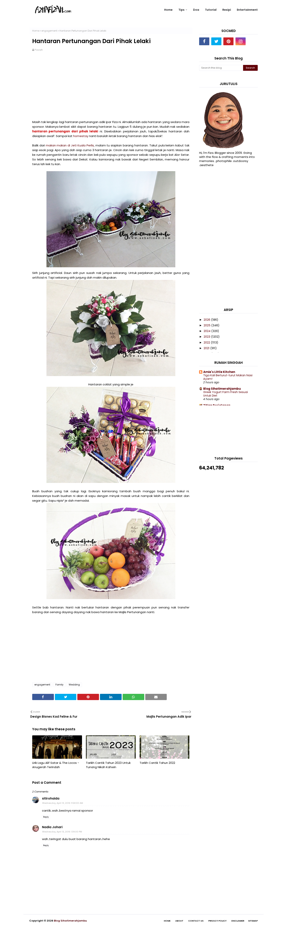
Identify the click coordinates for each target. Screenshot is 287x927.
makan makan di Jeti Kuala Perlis (70, 145)
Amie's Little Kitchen (219, 372)
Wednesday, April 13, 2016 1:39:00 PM (62, 831)
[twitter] (216, 41)
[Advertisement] (110, 85)
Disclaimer (237, 920)
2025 (207, 325)
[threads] (253, 41)
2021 (207, 348)
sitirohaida (50, 798)
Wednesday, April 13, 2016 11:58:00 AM (62, 803)
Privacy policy (217, 920)
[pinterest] (228, 41)
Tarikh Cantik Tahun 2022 (157, 763)
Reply (46, 816)
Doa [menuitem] (196, 10)
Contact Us (195, 920)
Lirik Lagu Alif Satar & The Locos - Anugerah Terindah (55, 765)
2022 (207, 342)
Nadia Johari (52, 827)
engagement (49, 30)
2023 (207, 337)
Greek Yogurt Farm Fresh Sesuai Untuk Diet (225, 394)
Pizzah (39, 50)
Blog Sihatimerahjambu (222, 389)
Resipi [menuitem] (226, 10)
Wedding (74, 684)
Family (59, 684)
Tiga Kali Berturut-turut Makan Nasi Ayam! (227, 377)
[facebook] (204, 41)
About (179, 920)
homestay (80, 136)
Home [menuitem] (168, 10)
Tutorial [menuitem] (211, 10)
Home (35, 30)
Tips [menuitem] (181, 10)
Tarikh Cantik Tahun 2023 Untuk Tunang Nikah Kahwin (108, 765)
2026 (207, 320)
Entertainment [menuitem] (247, 10)
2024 (207, 331)
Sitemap (253, 920)
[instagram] (240, 41)
